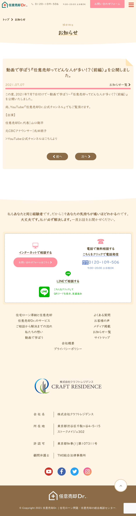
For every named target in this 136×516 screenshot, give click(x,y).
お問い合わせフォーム (107, 4)
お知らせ (20, 19)
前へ (58, 157)
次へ (84, 157)
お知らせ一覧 (118, 85)
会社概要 (68, 343)
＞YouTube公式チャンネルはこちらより (31, 139)
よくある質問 (102, 315)
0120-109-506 (47, 4)
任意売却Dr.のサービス (34, 321)
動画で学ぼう (34, 338)
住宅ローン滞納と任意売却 (34, 315)
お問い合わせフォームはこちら (34, 262)
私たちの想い (34, 332)
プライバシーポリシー (68, 349)
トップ (6, 19)
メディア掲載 (102, 326)
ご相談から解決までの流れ (34, 326)
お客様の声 (102, 321)
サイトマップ (102, 338)
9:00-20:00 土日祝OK (74, 4)
